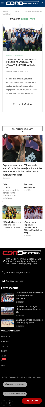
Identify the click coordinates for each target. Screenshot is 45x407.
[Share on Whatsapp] (22, 104)
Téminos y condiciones (29, 185)
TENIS (3, 356)
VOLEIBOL (5, 346)
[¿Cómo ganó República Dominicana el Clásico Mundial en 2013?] (33, 212)
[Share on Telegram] (25, 104)
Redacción (13, 72)
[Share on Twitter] (19, 104)
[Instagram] (10, 403)
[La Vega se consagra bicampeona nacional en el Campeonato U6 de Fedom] (7, 311)
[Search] (42, 3)
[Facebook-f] (3, 403)
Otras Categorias (11, 331)
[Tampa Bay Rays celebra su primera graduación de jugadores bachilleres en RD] (22, 37)
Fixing (5, 184)
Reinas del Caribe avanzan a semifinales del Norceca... (29, 296)
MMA (3, 365)
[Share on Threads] (28, 104)
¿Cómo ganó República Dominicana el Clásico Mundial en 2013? (33, 227)
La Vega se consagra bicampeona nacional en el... (28, 309)
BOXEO (4, 351)
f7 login (6, 187)
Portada (5, 11)
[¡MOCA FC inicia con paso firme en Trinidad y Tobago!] (11, 212)
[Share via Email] (31, 104)
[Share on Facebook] (16, 104)
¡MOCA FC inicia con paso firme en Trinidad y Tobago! (11, 225)
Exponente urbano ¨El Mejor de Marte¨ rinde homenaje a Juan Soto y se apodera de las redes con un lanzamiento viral (22, 170)
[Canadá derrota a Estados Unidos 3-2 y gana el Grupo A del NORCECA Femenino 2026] (7, 323)
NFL (3, 361)
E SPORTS (5, 341)
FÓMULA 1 (5, 337)
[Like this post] (14, 104)
